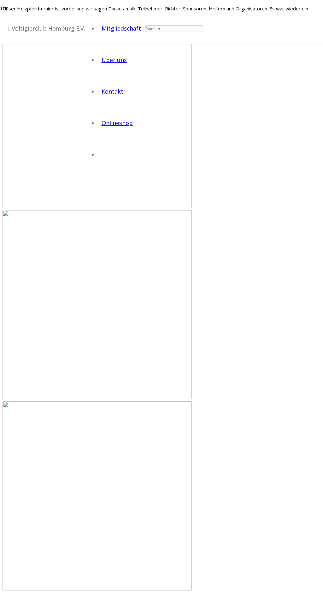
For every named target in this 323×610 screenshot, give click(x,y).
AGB (160, 601)
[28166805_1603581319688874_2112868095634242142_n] (161, 305)
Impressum (137, 601)
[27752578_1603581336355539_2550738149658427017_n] (161, 497)
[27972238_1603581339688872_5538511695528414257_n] (161, 124)
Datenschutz (184, 601)
